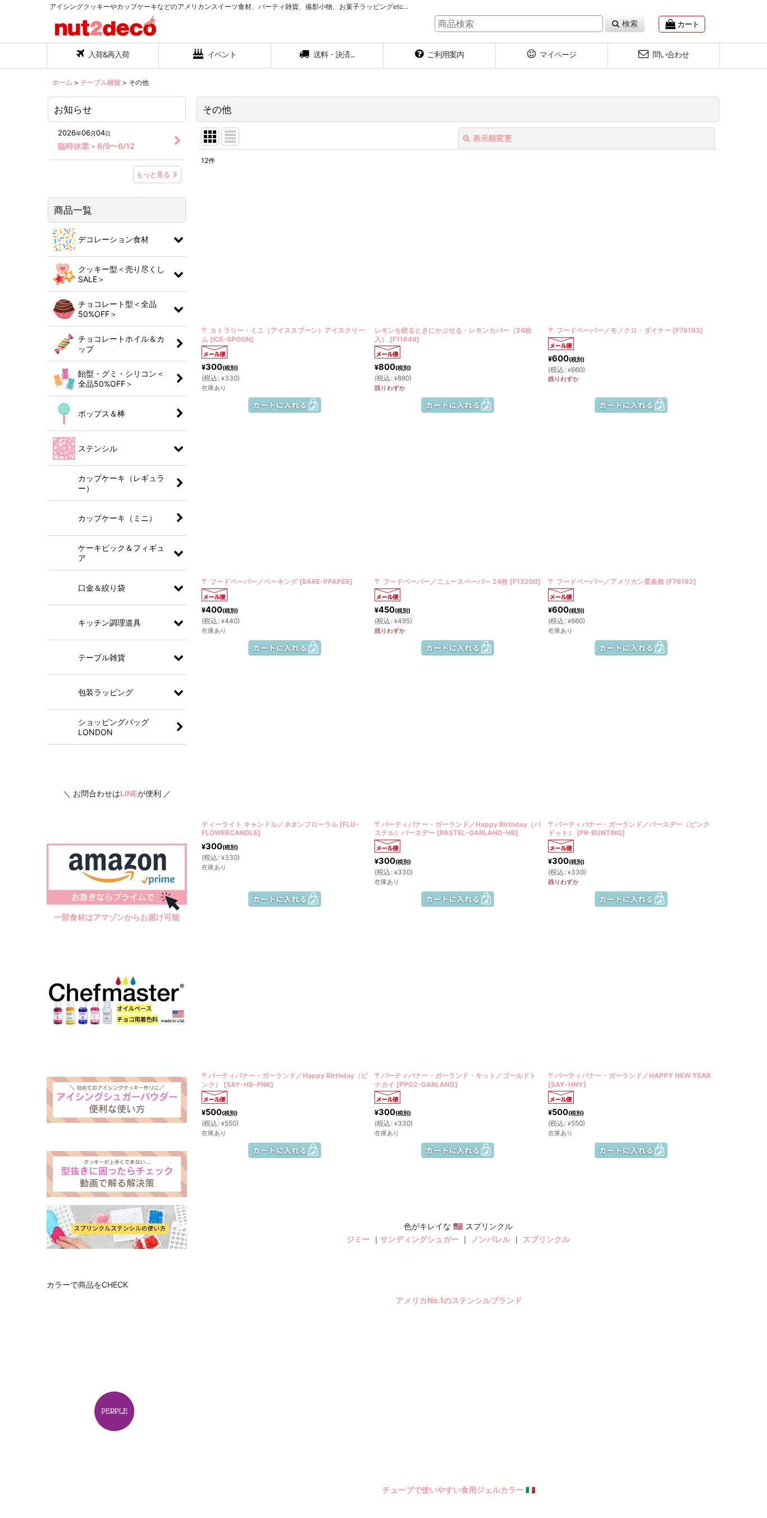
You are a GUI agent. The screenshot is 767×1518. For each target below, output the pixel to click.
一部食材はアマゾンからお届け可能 (117, 917)
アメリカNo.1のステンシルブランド (459, 1428)
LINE (129, 793)
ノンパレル (490, 1366)
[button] (327, 55)
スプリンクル (546, 1366)
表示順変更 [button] (492, 138)
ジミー (358, 1366)
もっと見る (153, 174)
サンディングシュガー (419, 1366)
